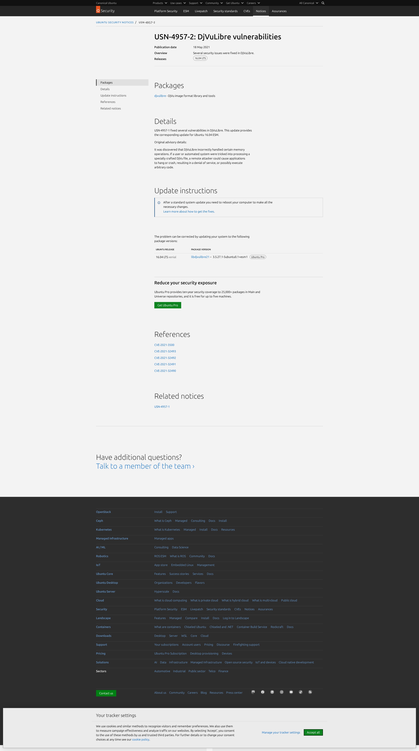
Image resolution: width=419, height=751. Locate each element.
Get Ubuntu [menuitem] (232, 2)
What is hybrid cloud (235, 600)
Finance (223, 671)
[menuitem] (309, 3)
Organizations (163, 582)
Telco (212, 671)
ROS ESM (160, 556)
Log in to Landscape (236, 618)
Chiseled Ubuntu (195, 626)
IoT (98, 564)
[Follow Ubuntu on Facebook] (264, 693)
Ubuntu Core (104, 573)
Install (158, 511)
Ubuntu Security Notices (115, 22)
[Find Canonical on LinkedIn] (273, 693)
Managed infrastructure (112, 538)
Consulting (198, 520)
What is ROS (178, 556)
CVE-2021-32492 (165, 357)
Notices (261, 11)
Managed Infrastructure (206, 662)
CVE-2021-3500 (164, 344)
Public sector (197, 671)
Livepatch (201, 11)
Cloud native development (296, 662)
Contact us (106, 693)
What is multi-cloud (265, 600)
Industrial (179, 671)
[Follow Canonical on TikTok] (302, 693)
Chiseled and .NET (221, 626)
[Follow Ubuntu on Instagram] (283, 693)
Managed (181, 520)
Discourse (223, 644)
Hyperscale (161, 591)
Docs (212, 520)
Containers (103, 626)
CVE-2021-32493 (165, 351)
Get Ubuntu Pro (167, 305)
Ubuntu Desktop (107, 582)
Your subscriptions (166, 644)
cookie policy (140, 739)
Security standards (225, 11)
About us (160, 692)
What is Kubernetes (167, 529)
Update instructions (113, 95)
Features (160, 573)
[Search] (323, 3)
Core (194, 635)
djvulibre (160, 95)
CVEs (247, 11)
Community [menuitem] (212, 2)
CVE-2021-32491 (165, 364)
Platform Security (165, 11)
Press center (234, 692)
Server (173, 635)
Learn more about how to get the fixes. (189, 211)
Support (171, 511)
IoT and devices (265, 662)
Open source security (239, 662)
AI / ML (101, 547)
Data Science (180, 547)
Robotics (102, 556)
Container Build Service (252, 626)
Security (101, 609)
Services (198, 573)
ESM (186, 11)
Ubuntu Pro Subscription (170, 653)
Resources (228, 529)
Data (163, 662)
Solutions (102, 662)
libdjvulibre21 (200, 256)
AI (155, 662)
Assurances (279, 11)
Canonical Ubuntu (106, 2)
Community (197, 556)
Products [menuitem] (158, 2)
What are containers (167, 626)
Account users (191, 644)
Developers (183, 582)
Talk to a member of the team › (145, 466)
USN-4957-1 (162, 406)
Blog (204, 692)
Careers (193, 692)
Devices (227, 653)
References (107, 101)
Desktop (160, 635)
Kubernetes (104, 529)
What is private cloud (204, 600)
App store (161, 564)
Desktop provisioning (204, 653)
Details (105, 89)
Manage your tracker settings (281, 732)
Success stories (179, 573)
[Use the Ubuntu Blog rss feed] (311, 693)
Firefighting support (246, 644)
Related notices (110, 108)
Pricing (208, 644)
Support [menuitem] (193, 2)
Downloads (103, 635)
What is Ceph (163, 520)
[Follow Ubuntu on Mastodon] (254, 693)
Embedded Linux (182, 564)
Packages (106, 82)
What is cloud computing (170, 600)
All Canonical (306, 2)
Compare (191, 618)
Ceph (99, 520)
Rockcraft (277, 626)
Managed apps (164, 538)
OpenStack (103, 511)
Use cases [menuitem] (176, 2)
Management (206, 564)
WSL (184, 635)
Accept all (313, 732)
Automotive (162, 671)
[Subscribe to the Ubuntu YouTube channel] (292, 693)
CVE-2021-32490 (165, 370)
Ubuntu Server (105, 591)
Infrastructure (178, 662)
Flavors (200, 582)
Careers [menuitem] (251, 2)
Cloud (100, 600)
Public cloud (289, 600)
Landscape (103, 618)
